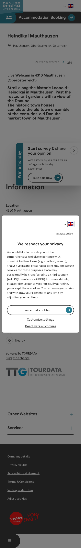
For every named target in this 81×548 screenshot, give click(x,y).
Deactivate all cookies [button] (40, 326)
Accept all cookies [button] (37, 310)
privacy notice (41, 284)
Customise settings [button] (40, 319)
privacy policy (64, 233)
